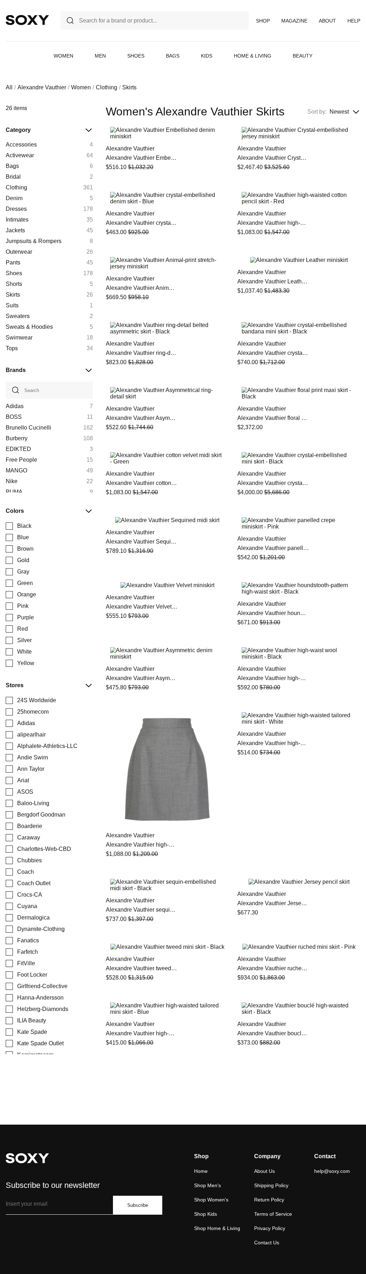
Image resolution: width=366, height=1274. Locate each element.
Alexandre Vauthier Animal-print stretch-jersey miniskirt (141, 288)
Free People (21, 460)
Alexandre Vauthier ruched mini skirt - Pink (273, 968)
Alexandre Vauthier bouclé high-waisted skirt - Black (273, 1033)
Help (353, 21)
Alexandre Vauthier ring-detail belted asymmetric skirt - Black (141, 353)
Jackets (15, 230)
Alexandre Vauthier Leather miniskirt (273, 281)
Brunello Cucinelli (28, 428)
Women (63, 56)
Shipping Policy (271, 1185)
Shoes (135, 56)
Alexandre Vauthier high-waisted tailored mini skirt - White (273, 743)
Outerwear (19, 252)
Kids (206, 56)
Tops (12, 348)
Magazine (294, 21)
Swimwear (19, 337)
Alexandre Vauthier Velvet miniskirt (141, 607)
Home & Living (252, 56)
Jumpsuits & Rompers (33, 241)
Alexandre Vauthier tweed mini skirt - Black (141, 968)
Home (201, 1171)
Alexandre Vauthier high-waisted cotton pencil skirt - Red (273, 223)
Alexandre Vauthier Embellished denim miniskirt (141, 158)
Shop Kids (205, 1214)
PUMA (14, 492)
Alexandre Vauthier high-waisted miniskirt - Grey (141, 845)
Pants (13, 262)
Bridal (13, 177)
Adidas (15, 406)
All (9, 87)
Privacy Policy (269, 1228)
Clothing (106, 87)
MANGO (16, 470)
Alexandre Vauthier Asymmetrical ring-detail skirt (141, 418)
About (327, 21)
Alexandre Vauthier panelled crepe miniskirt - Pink (273, 548)
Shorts (14, 284)
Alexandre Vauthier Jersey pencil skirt (273, 903)
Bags (172, 56)
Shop (263, 21)
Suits (12, 305)
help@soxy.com (332, 1171)
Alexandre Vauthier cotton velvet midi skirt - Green (141, 483)
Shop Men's (207, 1185)
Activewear (20, 155)
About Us (264, 1171)
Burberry (17, 438)
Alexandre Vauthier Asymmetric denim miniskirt (141, 678)
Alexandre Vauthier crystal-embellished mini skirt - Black (273, 483)
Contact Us (266, 1242)
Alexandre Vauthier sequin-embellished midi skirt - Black (141, 910)
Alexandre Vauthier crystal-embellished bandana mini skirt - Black (273, 353)
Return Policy (269, 1200)
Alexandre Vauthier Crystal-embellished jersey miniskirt (273, 158)
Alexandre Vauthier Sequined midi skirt (141, 542)
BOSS (14, 417)
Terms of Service (273, 1214)
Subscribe (137, 1205)
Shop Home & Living (217, 1228)
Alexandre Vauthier (42, 87)
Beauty (302, 56)
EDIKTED (18, 449)
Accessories (21, 145)
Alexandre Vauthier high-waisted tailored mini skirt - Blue (141, 1033)
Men (100, 56)
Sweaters (18, 316)
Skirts (13, 295)
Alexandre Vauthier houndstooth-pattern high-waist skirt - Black (273, 613)
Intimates (17, 220)
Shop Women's (211, 1200)
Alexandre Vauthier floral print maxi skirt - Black (273, 418)
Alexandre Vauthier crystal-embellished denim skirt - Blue (141, 223)
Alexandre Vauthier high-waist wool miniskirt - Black (273, 678)
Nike (12, 481)
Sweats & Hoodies (29, 327)
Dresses (16, 209)
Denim (14, 198)
